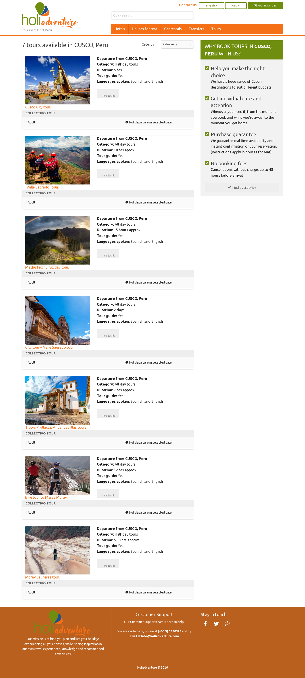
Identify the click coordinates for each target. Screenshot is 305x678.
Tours (216, 29)
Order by (148, 44)
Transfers (196, 29)
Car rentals (173, 29)
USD (235, 5)
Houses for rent (144, 29)
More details (108, 95)
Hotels (120, 29)
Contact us (188, 5)
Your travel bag (266, 5)
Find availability (243, 187)
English (210, 5)
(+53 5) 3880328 (169, 631)
